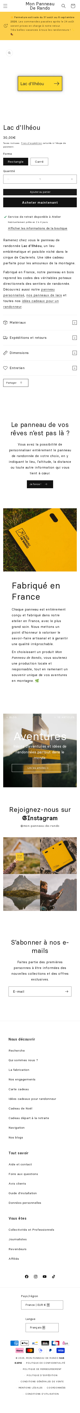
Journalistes (18, 1239)
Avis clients (17, 1183)
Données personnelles (25, 1203)
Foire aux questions (23, 1174)
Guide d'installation (23, 1193)
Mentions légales (31, 1387)
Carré (39, 162)
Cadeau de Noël (20, 1108)
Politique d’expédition (42, 1375)
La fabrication (19, 1070)
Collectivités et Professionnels (31, 1230)
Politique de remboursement (42, 1369)
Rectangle (16, 162)
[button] (5, 6)
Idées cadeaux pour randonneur (32, 1099)
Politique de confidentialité (45, 1363)
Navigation (17, 1128)
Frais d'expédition (31, 143)
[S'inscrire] (66, 991)
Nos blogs (16, 1137)
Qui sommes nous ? (23, 1060)
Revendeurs (18, 1249)
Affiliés (14, 1259)
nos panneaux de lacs (44, 295)
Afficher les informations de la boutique (37, 228)
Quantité (9, 171)
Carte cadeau (19, 1089)
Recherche (17, 1050)
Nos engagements (22, 1079)
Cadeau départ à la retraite (29, 1118)
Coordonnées (56, 1387)
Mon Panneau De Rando (42, 1358)
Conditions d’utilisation (42, 1394)
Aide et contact (20, 1164)
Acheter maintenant (40, 202)
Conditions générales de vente (42, 1381)
